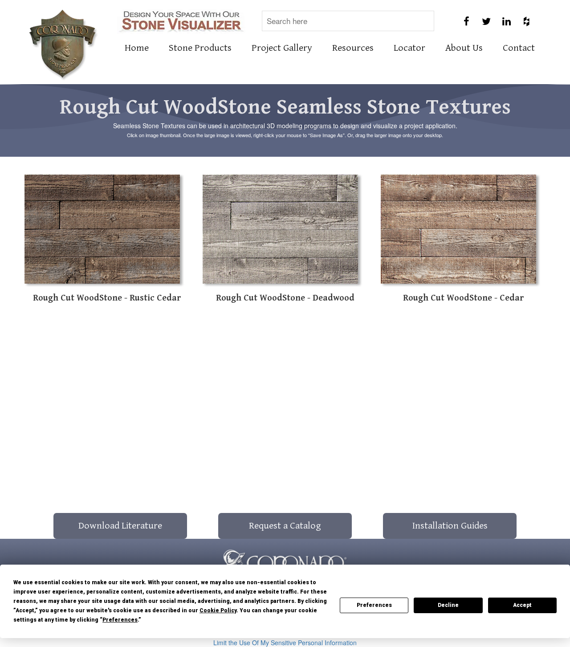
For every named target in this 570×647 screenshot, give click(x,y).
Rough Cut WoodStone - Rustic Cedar (107, 298)
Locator (409, 48)
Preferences (374, 605)
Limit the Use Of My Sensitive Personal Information (285, 642)
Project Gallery (282, 48)
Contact (519, 48)
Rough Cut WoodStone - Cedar (463, 298)
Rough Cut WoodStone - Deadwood (285, 298)
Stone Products (200, 48)
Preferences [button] (120, 620)
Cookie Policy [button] (218, 610)
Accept (522, 605)
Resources (353, 48)
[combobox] (348, 21)
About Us (464, 48)
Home (137, 48)
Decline (448, 605)
